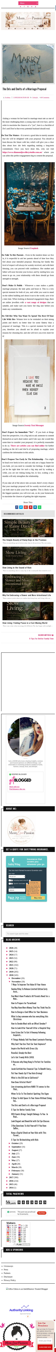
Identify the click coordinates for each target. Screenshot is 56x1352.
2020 (11, 968)
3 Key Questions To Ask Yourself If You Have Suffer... (28, 1127)
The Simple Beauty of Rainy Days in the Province (24, 540)
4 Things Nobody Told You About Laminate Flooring (31, 1039)
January (16, 1174)
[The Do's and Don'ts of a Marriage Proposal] (28, 63)
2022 (11, 961)
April (14, 1164)
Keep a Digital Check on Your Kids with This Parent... (28, 1134)
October (15, 1143)
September (17, 1147)
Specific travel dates (19, 883)
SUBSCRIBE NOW (45, 1347)
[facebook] (24, 6)
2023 (11, 958)
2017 (11, 1177)
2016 (11, 1181)
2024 (11, 955)
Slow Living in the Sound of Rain (17, 567)
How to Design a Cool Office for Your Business (29, 1012)
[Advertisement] (28, 682)
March (15, 1167)
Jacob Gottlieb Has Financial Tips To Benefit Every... (31, 1068)
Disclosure (8, 1277)
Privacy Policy (10, 1280)
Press (6, 1269)
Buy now (38, 898)
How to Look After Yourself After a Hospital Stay (30, 1028)
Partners (7, 1273)
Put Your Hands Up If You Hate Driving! (26, 1073)
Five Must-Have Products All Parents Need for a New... (30, 997)
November (16, 982)
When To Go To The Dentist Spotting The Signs (30, 1093)
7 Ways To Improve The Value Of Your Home (28, 984)
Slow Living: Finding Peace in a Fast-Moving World (24, 622)
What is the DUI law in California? (25, 1077)
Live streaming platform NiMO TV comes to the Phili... (30, 1088)
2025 (11, 951)
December (16, 978)
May (14, 1160)
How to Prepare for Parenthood (23, 1003)
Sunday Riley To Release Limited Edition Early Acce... (29, 990)
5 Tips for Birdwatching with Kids (24, 1139)
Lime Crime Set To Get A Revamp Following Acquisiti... (28, 1034)
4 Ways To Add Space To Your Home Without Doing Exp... (31, 1099)
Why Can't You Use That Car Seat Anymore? (28, 1044)
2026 (11, 948)
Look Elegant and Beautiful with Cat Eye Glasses (30, 1121)
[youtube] (35, 6)
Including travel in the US (21, 880)
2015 (11, 1184)
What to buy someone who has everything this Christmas (29, 1018)
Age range (12, 873)
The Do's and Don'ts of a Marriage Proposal (28, 1105)
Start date (11, 887)
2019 (11, 972)
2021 (11, 965)
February (16, 1171)
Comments (45, 97)
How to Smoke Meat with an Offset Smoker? (29, 1023)
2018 (11, 975)
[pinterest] (31, 6)
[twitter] (20, 6)
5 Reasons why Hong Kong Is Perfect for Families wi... (31, 1063)
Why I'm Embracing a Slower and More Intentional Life (26, 595)
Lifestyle (35, 97)
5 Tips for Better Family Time (23, 1109)
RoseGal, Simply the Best (21, 1052)
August (15, 1150)
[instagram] (28, 6)
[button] (45, 1324)
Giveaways (8, 1266)
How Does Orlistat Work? (21, 1082)
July (14, 1153)
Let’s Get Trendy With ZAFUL (22, 1057)
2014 (11, 1188)
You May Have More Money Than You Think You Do (30, 1007)
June (14, 1157)
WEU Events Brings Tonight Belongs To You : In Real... (29, 1115)
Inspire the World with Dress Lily (24, 1048)
